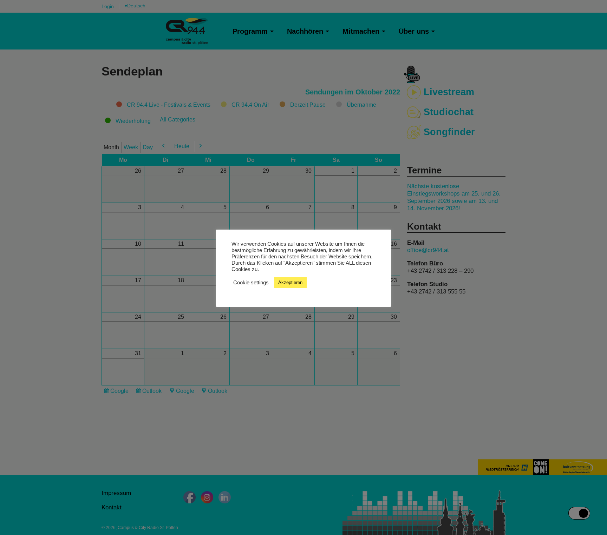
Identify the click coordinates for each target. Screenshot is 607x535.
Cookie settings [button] (251, 282)
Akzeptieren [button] (290, 282)
